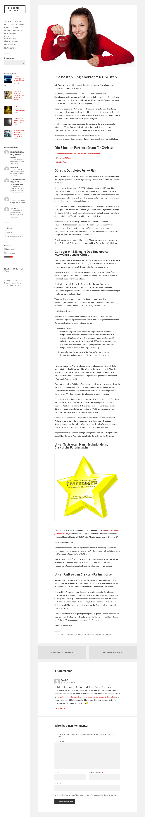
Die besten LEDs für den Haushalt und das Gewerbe (19, 120)
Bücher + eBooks (11, 41)
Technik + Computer (12, 21)
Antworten (59, 708)
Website (57, 783)
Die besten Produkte (14, 9)
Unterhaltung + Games (14, 30)
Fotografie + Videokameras (10, 48)
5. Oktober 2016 (68, 682)
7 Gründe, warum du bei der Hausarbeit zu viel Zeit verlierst (19, 133)
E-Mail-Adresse (96, 773)
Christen (80, 634)
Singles (108, 634)
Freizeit (71, 634)
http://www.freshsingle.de (69, 697)
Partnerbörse (89, 634)
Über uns (9, 228)
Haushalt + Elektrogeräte (10, 37)
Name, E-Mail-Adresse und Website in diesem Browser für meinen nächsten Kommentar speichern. (87, 795)
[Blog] (9, 249)
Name (57, 773)
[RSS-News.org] (9, 253)
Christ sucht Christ (64, 158)
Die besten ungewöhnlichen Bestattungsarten (19, 109)
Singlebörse (100, 634)
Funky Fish (61, 162)
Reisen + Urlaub (10, 44)
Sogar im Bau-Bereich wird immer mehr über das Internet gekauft (19, 95)
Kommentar (60, 741)
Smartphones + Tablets (14, 24)
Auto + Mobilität (11, 33)
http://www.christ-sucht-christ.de (100, 697)
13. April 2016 (59, 634)
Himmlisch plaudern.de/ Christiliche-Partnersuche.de (78, 153)
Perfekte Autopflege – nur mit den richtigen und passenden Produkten (19, 80)
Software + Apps (11, 27)
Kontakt (9, 232)
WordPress (17, 283)
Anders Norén (15, 285)
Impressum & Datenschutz (15, 236)
